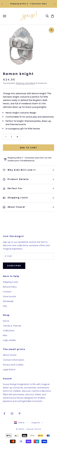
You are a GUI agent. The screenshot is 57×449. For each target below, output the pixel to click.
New (5, 335)
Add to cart (28, 147)
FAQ (5, 306)
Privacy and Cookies (13, 364)
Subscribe (14, 265)
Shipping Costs (10, 282)
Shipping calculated (25, 83)
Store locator (9, 296)
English (36, 422)
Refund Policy (10, 286)
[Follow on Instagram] (12, 413)
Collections (8, 330)
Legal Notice (9, 369)
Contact (7, 291)
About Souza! (9, 354)
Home (6, 321)
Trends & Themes (12, 325)
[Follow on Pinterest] (19, 413)
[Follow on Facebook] (4, 413)
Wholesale (8, 301)
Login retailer (9, 340)
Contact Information (13, 359)
